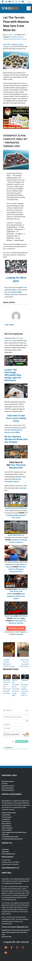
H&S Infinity (23, 616)
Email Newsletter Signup (8, 848)
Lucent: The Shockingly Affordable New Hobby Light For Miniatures (12, 375)
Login (27, 710)
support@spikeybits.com (10, 862)
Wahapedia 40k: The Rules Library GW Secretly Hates (16, 924)
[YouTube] (6, 947)
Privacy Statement (7, 811)
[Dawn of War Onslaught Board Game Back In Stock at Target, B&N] (16, 676)
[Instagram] (23, 942)
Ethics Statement (6, 818)
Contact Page (5, 844)
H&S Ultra (16, 618)
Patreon (2, 1)
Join (29, 2)
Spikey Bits (6, 44)
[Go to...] (29, 8)
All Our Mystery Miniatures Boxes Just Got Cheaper (16, 439)
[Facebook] (11, 942)
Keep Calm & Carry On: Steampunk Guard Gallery (24, 663)
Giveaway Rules (6, 813)
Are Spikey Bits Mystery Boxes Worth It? (12, 833)
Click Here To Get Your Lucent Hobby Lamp (16, 418)
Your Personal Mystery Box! (17, 466)
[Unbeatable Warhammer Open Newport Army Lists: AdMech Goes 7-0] (25, 676)
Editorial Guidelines (7, 822)
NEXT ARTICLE (24, 654)
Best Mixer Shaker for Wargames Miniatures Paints (17, 569)
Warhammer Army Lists (8, 780)
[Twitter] (17, 942)
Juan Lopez (9, 35)
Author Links (5, 829)
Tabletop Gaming (17, 37)
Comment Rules (6, 809)
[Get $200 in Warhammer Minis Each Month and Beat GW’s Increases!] (7, 676)
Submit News (5, 846)
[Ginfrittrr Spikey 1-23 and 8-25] (16, 108)
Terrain (24, 39)
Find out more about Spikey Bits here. (15, 921)
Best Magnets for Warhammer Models (16, 596)
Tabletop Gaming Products (12, 39)
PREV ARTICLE (8, 654)
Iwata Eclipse (9, 616)
